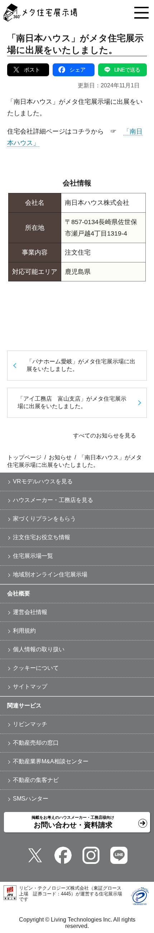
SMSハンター (30, 799)
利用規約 (24, 631)
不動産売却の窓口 (36, 743)
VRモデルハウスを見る (43, 481)
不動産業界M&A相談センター (50, 761)
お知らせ (60, 457)
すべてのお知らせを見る (104, 435)
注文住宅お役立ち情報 (41, 537)
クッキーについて (36, 668)
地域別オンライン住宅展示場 (50, 574)
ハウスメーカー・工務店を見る (53, 500)
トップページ (24, 457)
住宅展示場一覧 (33, 556)
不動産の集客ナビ (36, 780)
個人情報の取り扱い (38, 649)
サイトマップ (30, 686)
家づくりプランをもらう (44, 519)
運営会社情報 (30, 612)
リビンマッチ (30, 724)
